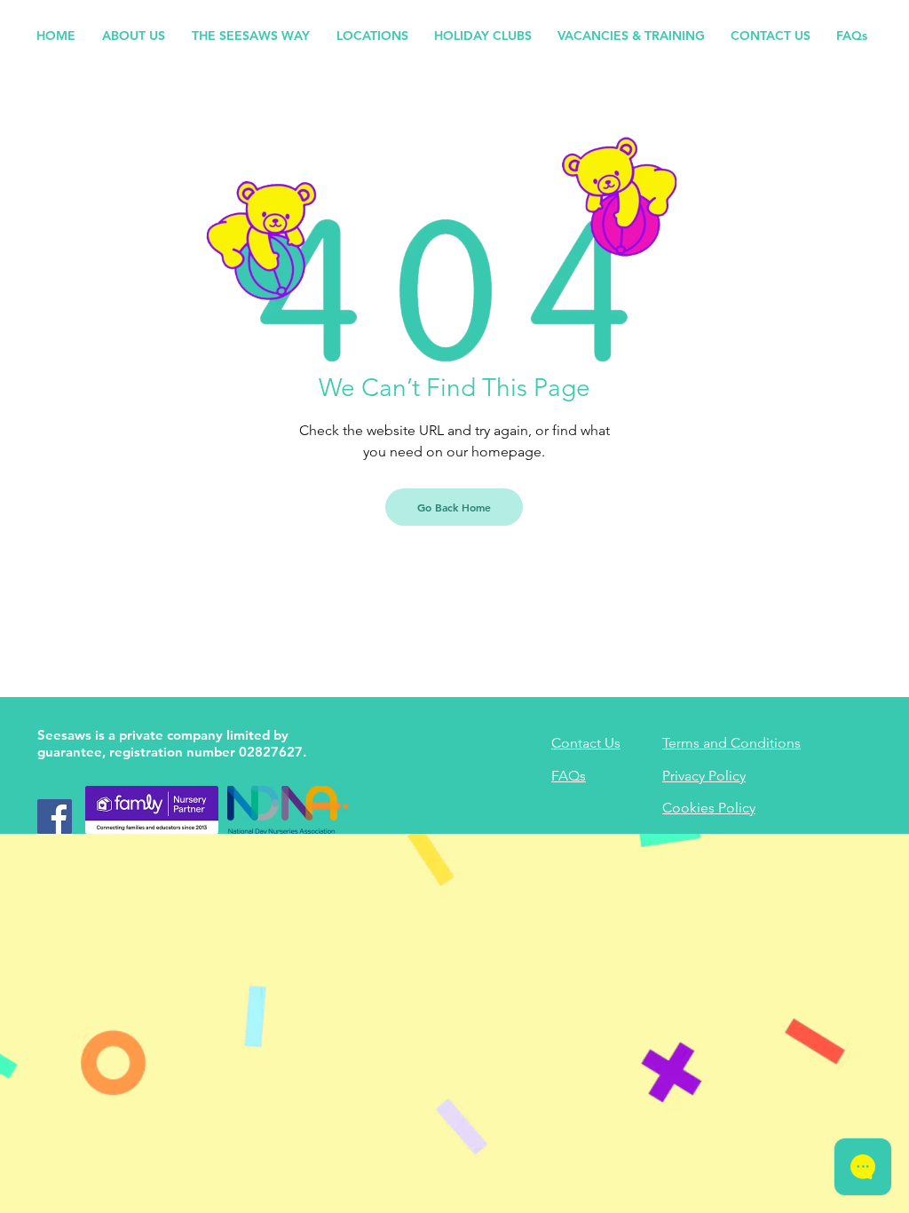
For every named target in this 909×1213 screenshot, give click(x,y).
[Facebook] (54, 816)
